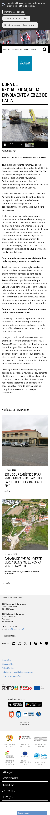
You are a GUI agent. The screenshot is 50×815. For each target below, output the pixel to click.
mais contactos (10, 636)
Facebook (30, 643)
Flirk (46, 643)
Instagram (19, 643)
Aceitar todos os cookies (16, 18)
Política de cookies (26, 5)
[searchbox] (25, 49)
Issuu (35, 643)
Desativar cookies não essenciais (20, 25)
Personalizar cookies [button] (14, 11)
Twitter (25, 643)
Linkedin (13, 643)
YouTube (41, 644)
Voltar (8, 583)
